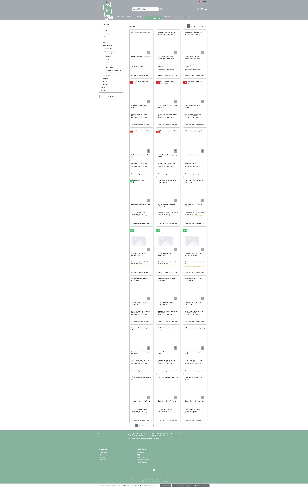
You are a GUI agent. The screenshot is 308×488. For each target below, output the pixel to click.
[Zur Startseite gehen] (105, 10)
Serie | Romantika (109, 67)
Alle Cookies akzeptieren (200, 486)
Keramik (105, 30)
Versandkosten (149, 479)
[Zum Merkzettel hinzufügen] (148, 52)
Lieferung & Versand (143, 460)
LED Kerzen (106, 84)
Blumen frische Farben (109, 48)
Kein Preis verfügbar (107, 96)
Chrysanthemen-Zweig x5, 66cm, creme (193, 303)
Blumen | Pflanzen (107, 45)
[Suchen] (161, 9)
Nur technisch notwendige (181, 486)
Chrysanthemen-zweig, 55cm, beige (167, 352)
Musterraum (103, 460)
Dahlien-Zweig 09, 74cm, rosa (167, 401)
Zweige (107, 59)
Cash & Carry (104, 91)
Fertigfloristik (106, 78)
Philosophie (103, 455)
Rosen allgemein (107, 75)
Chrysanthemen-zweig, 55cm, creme (194, 352)
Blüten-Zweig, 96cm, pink (193, 155)
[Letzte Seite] (205, 26)
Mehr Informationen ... (150, 485)
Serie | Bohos (108, 62)
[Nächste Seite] (202, 26)
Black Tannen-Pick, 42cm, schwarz (193, 106)
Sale (104, 39)
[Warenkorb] (206, 9)
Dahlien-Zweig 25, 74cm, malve (194, 401)
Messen (103, 87)
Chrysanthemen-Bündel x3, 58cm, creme (193, 205)
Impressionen (105, 24)
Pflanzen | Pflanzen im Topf (110, 73)
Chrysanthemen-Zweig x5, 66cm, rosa (139, 352)
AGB (138, 455)
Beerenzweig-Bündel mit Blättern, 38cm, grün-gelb (166, 57)
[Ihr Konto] (202, 9)
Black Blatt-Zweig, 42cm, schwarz (139, 106)
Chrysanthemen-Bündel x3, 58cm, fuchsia (139, 254)
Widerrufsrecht (142, 462)
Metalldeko (105, 42)
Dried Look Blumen (107, 33)
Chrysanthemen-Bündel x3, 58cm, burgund (166, 205)
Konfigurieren (165, 486)
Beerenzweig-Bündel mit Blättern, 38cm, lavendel (192, 57)
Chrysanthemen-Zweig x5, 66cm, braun (139, 303)
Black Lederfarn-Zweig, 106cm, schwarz (167, 106)
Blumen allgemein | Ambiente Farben (113, 70)
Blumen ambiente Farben (109, 51)
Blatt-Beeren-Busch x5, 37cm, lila (140, 155)
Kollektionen (104, 27)
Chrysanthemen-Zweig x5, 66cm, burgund (166, 303)
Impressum (140, 452)
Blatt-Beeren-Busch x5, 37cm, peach (167, 155)
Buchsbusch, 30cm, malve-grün (140, 204)
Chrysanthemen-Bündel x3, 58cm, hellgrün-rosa (193, 254)
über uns (102, 457)
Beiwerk (105, 81)
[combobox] (145, 9)
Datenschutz (141, 457)
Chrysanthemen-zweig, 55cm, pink (140, 402)
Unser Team (103, 452)
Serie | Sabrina (109, 64)
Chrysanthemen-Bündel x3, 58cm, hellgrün (166, 254)
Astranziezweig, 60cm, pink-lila (141, 56)
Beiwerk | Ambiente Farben (111, 53)
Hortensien (108, 56)
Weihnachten (106, 36)
